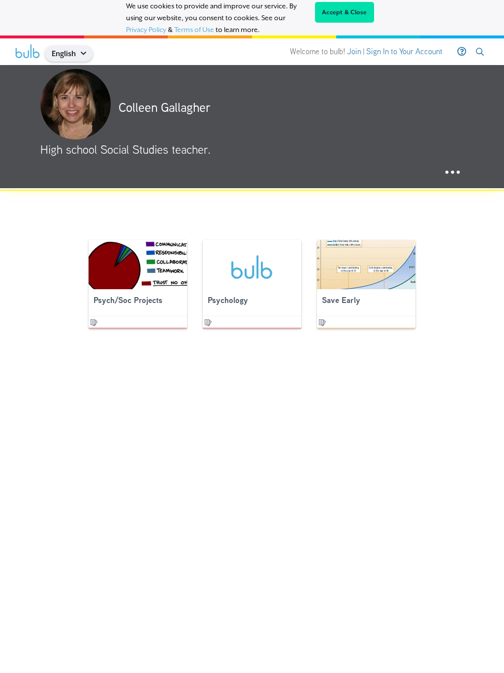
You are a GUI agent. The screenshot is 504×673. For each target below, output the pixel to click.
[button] (87, 53)
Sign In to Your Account (404, 51)
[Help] (462, 52)
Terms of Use (194, 30)
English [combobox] (64, 53)
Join (354, 51)
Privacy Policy (146, 30)
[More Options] (452, 172)
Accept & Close (344, 12)
